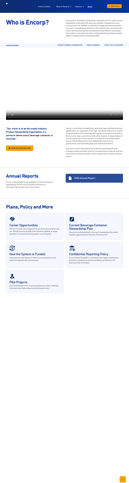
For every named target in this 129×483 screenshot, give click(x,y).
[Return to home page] (15, 6)
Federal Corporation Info (21, 148)
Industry (78, 7)
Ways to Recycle (62, 7)
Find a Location (44, 7)
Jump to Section (12, 45)
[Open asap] (123, 479)
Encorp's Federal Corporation (70, 45)
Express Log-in (115, 6)
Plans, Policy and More (113, 45)
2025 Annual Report (81, 178)
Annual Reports (93, 45)
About (90, 7)
